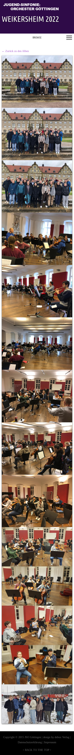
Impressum (50, 742)
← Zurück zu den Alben (15, 51)
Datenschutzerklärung (30, 742)
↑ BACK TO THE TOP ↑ (37, 749)
